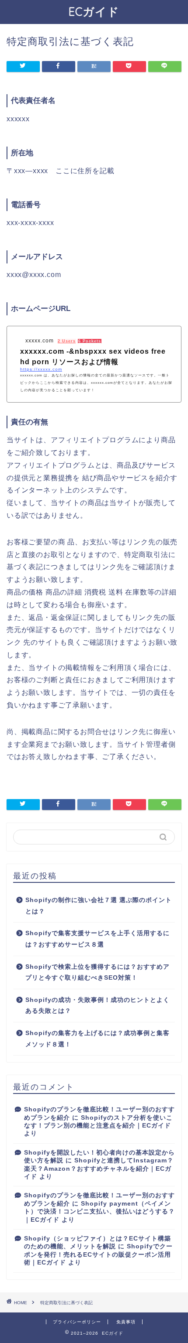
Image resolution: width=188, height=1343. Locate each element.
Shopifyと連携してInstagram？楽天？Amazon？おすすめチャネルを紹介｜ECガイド (99, 1168)
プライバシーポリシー (77, 1321)
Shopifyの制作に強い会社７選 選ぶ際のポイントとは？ (98, 906)
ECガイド (94, 11)
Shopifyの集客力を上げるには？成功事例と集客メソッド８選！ (97, 1039)
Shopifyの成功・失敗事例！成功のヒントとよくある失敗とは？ (97, 1006)
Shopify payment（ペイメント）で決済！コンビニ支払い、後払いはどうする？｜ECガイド (99, 1211)
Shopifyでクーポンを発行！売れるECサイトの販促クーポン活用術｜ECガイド (98, 1254)
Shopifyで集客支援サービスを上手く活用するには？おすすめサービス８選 (97, 939)
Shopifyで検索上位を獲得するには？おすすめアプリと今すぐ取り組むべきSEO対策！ (97, 972)
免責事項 (126, 1321)
